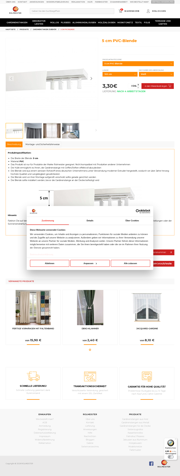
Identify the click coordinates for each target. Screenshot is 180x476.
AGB (44, 422)
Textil (138, 22)
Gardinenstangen (17, 22)
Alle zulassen (130, 263)
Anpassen (88, 263)
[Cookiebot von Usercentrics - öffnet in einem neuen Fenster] (138, 211)
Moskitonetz (125, 22)
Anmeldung (45, 426)
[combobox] (72, 11)
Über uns (10, 2)
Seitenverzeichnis (90, 446)
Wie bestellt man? (139, 2)
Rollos (54, 22)
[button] (91, 78)
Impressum (44, 436)
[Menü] (175, 439)
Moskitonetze (135, 446)
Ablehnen (49, 263)
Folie (147, 22)
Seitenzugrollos (135, 429)
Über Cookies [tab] (132, 220)
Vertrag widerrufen (163, 2)
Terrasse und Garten (163, 22)
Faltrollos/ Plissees (135, 436)
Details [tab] (90, 220)
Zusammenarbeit (119, 2)
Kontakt (22, 2)
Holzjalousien (106, 22)
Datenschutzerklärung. (42, 254)
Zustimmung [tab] (48, 220)
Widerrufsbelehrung (57, 2)
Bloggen (90, 439)
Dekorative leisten (39, 22)
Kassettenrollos (135, 433)
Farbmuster (101, 2)
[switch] (171, 457)
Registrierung (44, 429)
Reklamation (78, 2)
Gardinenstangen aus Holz (135, 419)
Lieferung (90, 426)
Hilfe (90, 2)
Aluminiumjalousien (84, 22)
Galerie (90, 443)
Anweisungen (37, 2)
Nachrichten (90, 436)
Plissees (65, 22)
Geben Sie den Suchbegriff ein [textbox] (46, 11)
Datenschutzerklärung (45, 433)
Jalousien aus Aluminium (135, 439)
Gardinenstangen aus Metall (135, 422)
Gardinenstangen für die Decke (135, 426)
